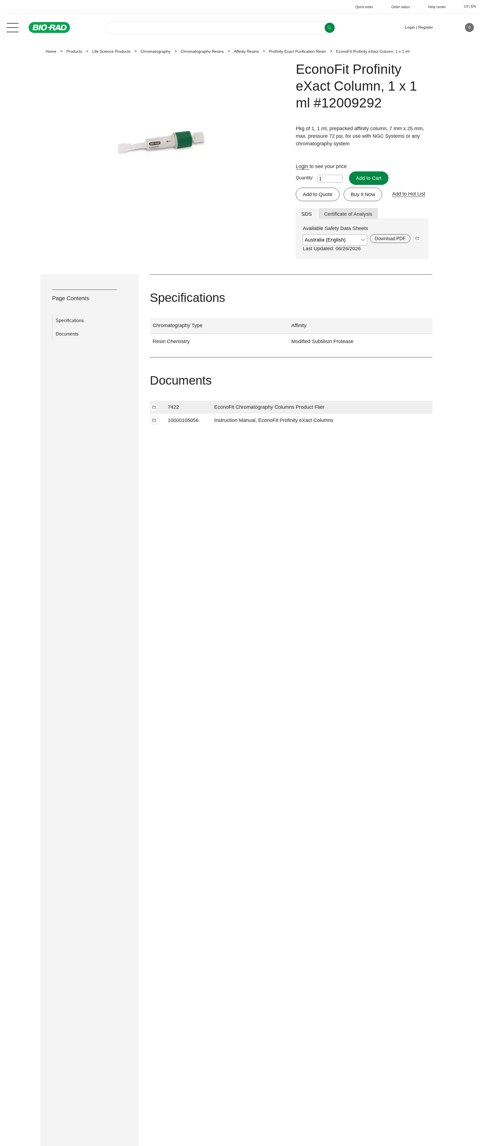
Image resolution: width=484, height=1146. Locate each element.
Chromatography (156, 51)
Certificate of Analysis (348, 214)
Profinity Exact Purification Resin (297, 51)
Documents (67, 334)
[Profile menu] (445, 27)
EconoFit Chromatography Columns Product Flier (269, 407)
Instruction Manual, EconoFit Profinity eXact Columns (273, 420)
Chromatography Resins (202, 51)
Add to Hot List (408, 194)
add (417, 238)
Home (51, 51)
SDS (306, 214)
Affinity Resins (246, 51)
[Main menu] (13, 27)
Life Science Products (111, 51)
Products (74, 51)
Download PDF (390, 238)
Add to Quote (317, 194)
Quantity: (304, 177)
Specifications (70, 320)
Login (303, 166)
